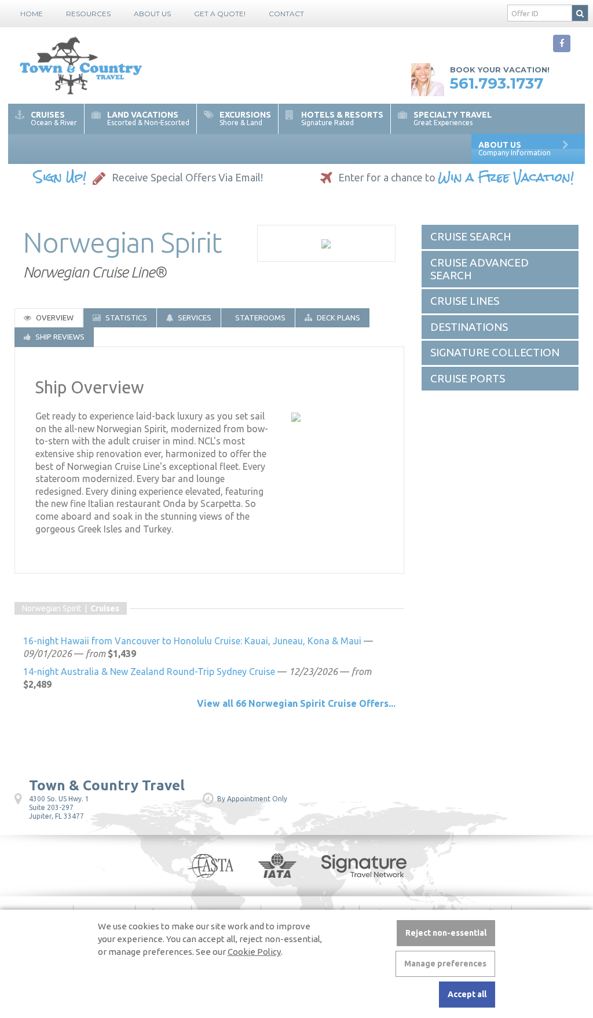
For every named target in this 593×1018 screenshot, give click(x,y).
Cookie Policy (254, 952)
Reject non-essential (445, 932)
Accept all (467, 994)
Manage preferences (445, 963)
